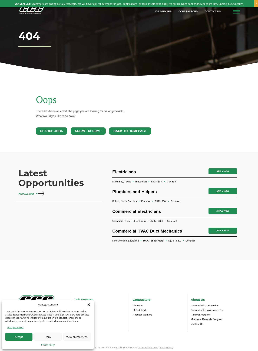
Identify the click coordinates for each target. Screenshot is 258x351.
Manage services (15, 327)
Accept (19, 337)
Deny (48, 337)
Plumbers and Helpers (134, 191)
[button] (89, 304)
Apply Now (222, 171)
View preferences (77, 337)
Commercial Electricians (136, 211)
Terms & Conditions (148, 347)
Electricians (124, 171)
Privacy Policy (48, 344)
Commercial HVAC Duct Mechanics (147, 231)
